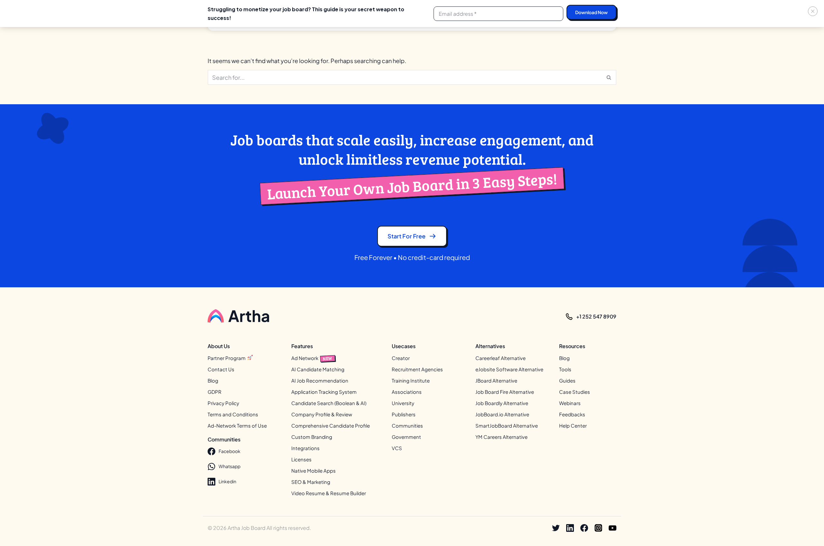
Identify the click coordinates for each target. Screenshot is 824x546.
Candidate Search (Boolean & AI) (328, 403)
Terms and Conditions (233, 414)
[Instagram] (598, 528)
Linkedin (227, 481)
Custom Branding (311, 437)
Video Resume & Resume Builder (328, 493)
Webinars (570, 403)
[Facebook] (584, 528)
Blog (213, 380)
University (403, 403)
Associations (407, 392)
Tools (565, 369)
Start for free (407, 236)
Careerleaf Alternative (500, 358)
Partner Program (227, 358)
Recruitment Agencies (417, 369)
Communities (407, 425)
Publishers (404, 414)
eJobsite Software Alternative (509, 369)
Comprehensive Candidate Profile (330, 425)
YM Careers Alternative (501, 437)
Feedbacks (572, 414)
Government (406, 437)
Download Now (591, 12)
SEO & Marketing (310, 482)
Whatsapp (229, 466)
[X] (556, 528)
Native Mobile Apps (313, 470)
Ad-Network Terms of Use (237, 425)
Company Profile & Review (321, 414)
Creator (401, 358)
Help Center (573, 425)
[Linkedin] (570, 528)
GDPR (214, 392)
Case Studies (574, 392)
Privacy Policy (223, 403)
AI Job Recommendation (319, 380)
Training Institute (411, 380)
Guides (567, 380)
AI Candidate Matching (317, 369)
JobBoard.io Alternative (502, 414)
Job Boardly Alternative (501, 403)
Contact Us (221, 369)
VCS (397, 448)
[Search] (609, 77)
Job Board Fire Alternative (504, 392)
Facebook (229, 451)
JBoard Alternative (496, 380)
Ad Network (311, 358)
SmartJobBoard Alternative (506, 425)
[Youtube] (612, 528)
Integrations (305, 448)
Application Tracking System (324, 392)
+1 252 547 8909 (596, 316)
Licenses (301, 459)
